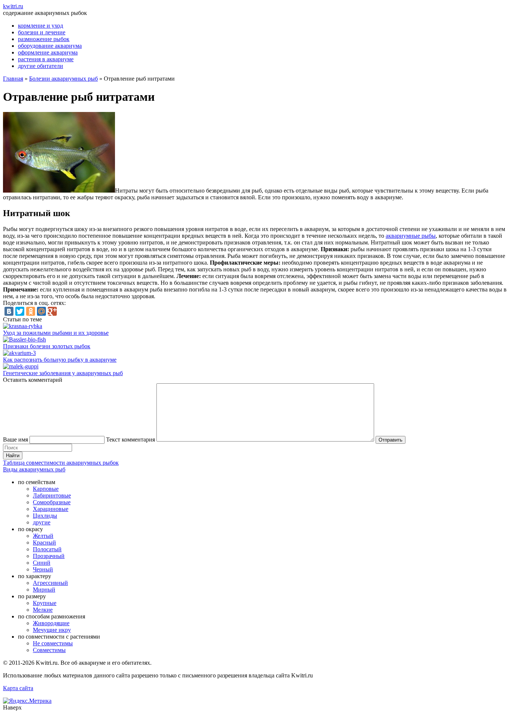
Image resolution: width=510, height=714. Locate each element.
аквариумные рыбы (411, 236)
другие (41, 522)
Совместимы (49, 650)
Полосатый (47, 549)
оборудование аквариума (50, 46)
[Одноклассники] (30, 311)
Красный (44, 542)
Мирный (44, 589)
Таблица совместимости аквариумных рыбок (61, 462)
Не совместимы (53, 643)
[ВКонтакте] (8, 311)
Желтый (43, 536)
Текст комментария (130, 439)
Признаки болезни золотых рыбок (46, 346)
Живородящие (51, 623)
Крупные (44, 603)
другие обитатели (40, 66)
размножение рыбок (43, 39)
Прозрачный (49, 556)
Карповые (46, 489)
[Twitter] (19, 311)
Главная (13, 78)
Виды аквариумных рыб (34, 469)
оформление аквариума (48, 52)
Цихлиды (45, 515)
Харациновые (50, 509)
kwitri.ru (13, 6)
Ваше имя (15, 439)
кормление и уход (40, 25)
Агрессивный (50, 583)
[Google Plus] (52, 311)
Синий (41, 562)
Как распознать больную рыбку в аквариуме (59, 359)
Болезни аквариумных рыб (63, 78)
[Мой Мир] (41, 311)
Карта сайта (18, 688)
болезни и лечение (41, 32)
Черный (43, 569)
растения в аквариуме (46, 59)
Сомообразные (52, 502)
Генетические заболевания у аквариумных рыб (63, 373)
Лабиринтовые (52, 495)
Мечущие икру (52, 630)
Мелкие (43, 610)
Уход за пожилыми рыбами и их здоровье (56, 333)
